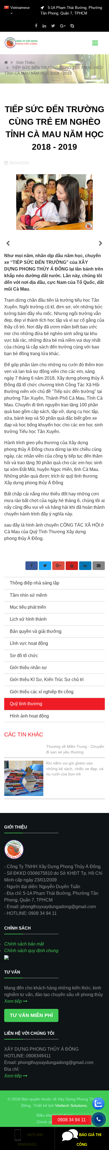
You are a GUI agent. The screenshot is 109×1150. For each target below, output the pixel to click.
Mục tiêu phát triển (28, 607)
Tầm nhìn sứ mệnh (28, 595)
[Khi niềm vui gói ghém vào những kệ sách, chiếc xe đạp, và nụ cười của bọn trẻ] (23, 778)
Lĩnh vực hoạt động (29, 643)
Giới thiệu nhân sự (28, 667)
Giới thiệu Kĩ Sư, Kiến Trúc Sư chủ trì (47, 679)
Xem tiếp (13, 1001)
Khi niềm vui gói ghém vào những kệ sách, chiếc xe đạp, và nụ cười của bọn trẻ (74, 768)
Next (100, 243)
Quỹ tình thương (26, 703)
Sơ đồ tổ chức (24, 655)
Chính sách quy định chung (31, 950)
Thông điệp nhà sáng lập (34, 583)
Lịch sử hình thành (28, 619)
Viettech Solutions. (71, 1105)
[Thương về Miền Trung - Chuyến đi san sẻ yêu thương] (23, 747)
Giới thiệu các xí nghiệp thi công (42, 691)
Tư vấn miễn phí (31, 1015)
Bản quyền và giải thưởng (35, 631)
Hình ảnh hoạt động (29, 716)
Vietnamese (20, 8)
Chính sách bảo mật (24, 944)
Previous (8, 243)
